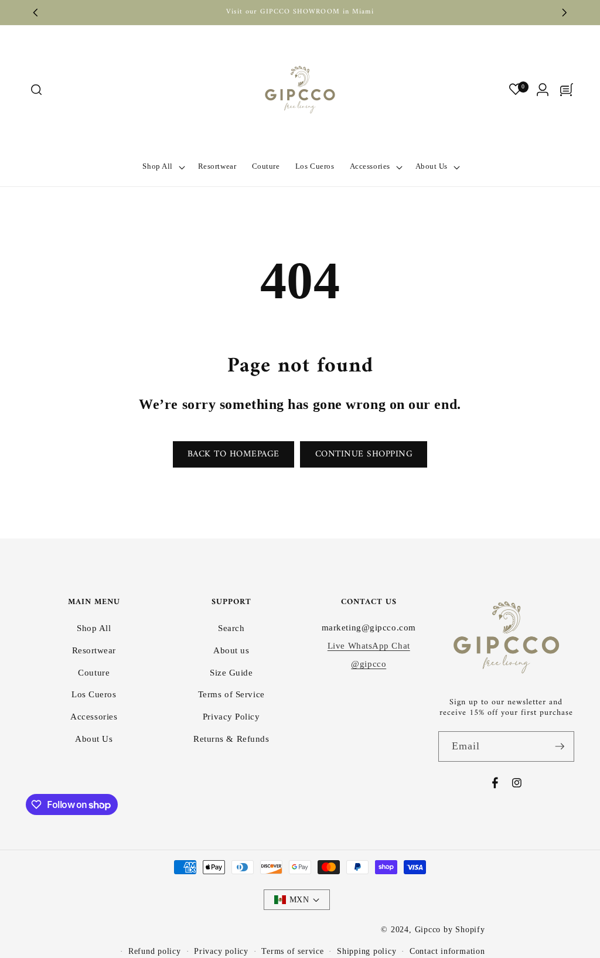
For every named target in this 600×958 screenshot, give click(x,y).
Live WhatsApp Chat (369, 645)
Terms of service (292, 951)
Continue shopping (364, 454)
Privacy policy (221, 951)
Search (231, 628)
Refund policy (154, 951)
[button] (36, 90)
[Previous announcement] (36, 12)
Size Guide (231, 672)
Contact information (447, 951)
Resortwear (94, 650)
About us (231, 650)
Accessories (93, 716)
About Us (93, 739)
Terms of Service (231, 694)
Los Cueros (94, 694)
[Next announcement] (565, 12)
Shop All (94, 628)
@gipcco (368, 664)
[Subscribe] (560, 746)
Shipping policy (367, 951)
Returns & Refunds (231, 739)
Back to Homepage (233, 454)
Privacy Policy (231, 716)
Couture (94, 672)
